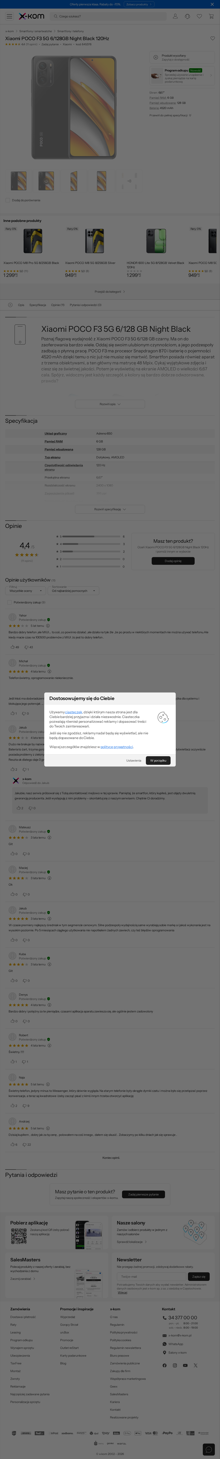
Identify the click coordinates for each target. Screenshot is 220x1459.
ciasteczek (73, 712)
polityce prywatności (117, 747)
